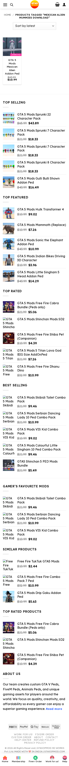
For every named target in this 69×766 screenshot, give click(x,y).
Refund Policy (44, 739)
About (38, 737)
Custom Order (21, 737)
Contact (52, 737)
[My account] (64, 4)
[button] (5, 4)
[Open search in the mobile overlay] (11, 4)
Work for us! (23, 734)
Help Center (23, 739)
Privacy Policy (35, 742)
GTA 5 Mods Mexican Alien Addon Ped (12, 66)
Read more (54, 709)
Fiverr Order (44, 734)
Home (7, 14)
